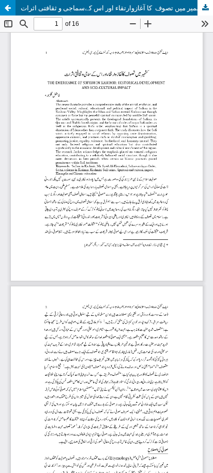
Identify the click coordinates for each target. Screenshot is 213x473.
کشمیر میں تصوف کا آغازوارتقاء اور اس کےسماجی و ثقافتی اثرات (113, 7)
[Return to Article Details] (8, 8)
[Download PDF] (205, 8)
